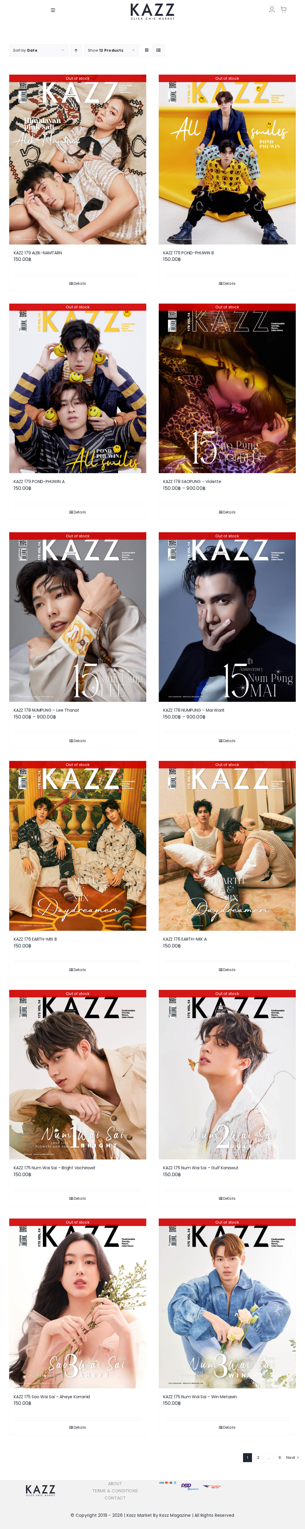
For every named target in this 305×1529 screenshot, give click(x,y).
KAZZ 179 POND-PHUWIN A (39, 481)
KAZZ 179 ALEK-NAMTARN (38, 253)
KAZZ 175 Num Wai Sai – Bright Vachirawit (55, 1168)
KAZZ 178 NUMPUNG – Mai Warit (194, 710)
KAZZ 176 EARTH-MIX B (35, 939)
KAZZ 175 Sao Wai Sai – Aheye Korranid (52, 1397)
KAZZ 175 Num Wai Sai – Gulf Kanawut (201, 1168)
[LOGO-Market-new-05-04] (152, 5)
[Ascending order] (76, 50)
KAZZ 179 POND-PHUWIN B (188, 253)
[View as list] (158, 50)
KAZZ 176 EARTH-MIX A (185, 939)
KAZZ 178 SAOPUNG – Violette (192, 481)
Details (80, 283)
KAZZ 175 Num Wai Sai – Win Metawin (200, 1397)
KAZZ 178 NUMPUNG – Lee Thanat (46, 710)
